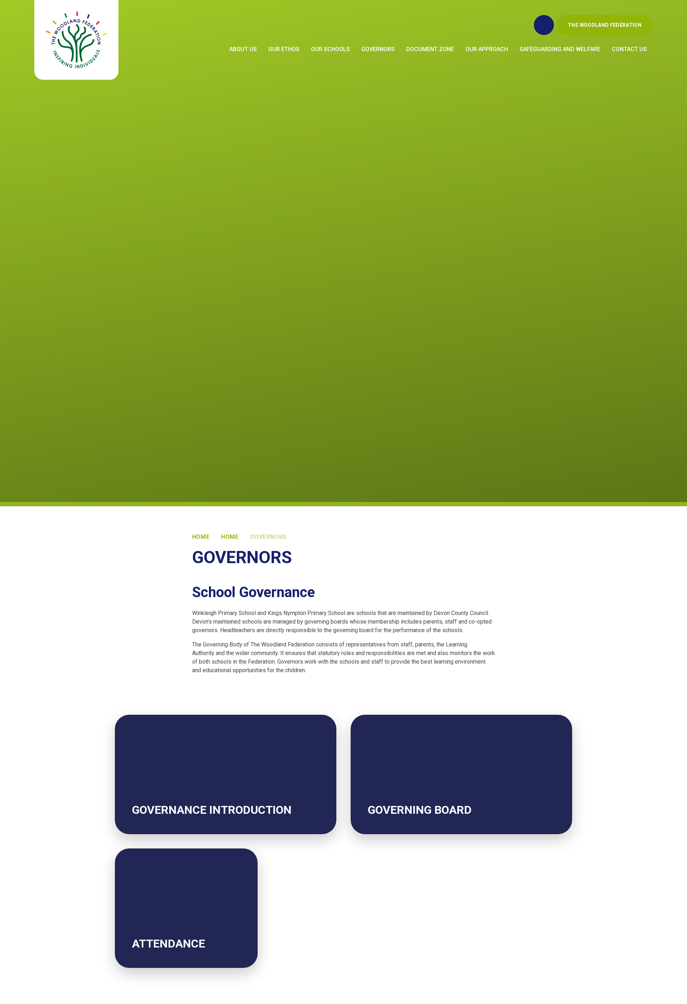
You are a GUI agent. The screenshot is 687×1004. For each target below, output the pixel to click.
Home (201, 536)
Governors (268, 536)
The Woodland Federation (605, 25)
